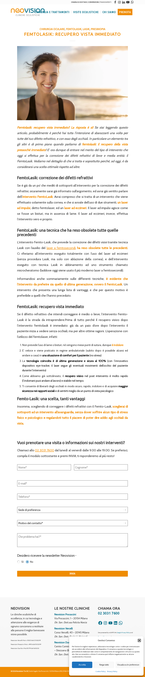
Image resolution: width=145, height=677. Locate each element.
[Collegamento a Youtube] (128, 2)
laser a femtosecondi (61, 248)
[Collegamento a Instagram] (119, 2)
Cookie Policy (100, 671)
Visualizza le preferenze (128, 664)
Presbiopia (98, 29)
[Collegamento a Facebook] (115, 2)
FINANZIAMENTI (105, 2)
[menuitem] (52, 12)
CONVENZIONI (93, 2)
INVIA (72, 573)
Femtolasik (74, 29)
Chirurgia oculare (52, 29)
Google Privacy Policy (123, 632)
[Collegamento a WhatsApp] (132, 2)
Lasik (86, 29)
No (31, 561)
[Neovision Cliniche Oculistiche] (28, 12)
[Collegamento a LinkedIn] (123, 2)
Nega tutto (104, 664)
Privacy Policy (112, 671)
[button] (139, 640)
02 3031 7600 (44, 450)
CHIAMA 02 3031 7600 (79, 2)
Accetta (82, 664)
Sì (22, 561)
